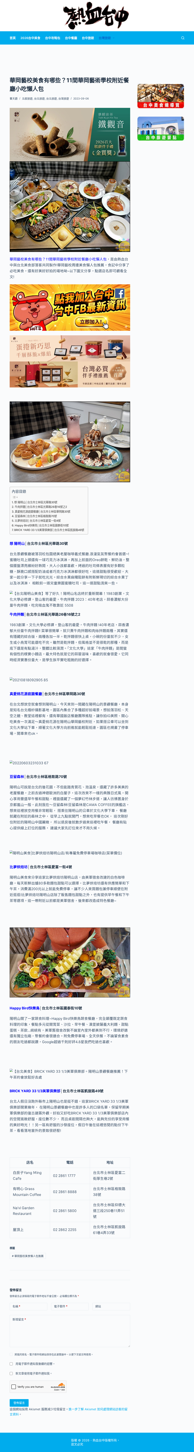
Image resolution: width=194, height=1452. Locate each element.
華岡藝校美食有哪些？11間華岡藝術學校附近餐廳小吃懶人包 (58, 259)
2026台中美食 (30, 38)
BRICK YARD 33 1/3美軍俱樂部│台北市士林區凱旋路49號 (49, 530)
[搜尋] (182, 37)
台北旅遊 (39, 98)
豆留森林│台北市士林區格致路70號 (36, 516)
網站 (98, 1306)
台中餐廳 (71, 38)
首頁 (13, 38)
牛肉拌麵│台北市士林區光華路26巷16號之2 (41, 506)
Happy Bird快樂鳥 (25, 1008)
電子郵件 (60, 1306)
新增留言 (19, 1319)
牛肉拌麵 (17, 614)
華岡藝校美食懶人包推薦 (28, 1256)
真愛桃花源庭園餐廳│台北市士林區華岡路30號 (42, 511)
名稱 (16, 1306)
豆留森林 (17, 777)
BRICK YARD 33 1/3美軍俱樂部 (35, 1091)
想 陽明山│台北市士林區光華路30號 (35, 502)
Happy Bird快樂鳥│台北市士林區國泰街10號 (42, 525)
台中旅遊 (88, 38)
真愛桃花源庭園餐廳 (26, 694)
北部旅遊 (27, 98)
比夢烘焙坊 (19, 867)
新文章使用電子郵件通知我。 (34, 1373)
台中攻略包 (52, 38)
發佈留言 (19, 1403)
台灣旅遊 (105, 38)
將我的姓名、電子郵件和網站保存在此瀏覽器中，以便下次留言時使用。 (54, 1354)
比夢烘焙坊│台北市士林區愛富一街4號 (38, 520)
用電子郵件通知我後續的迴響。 (35, 1364)
